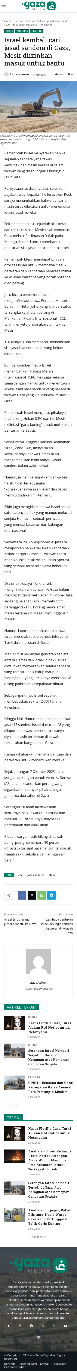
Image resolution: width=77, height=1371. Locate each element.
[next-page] (13, 1104)
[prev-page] (7, 1104)
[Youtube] (65, 1326)
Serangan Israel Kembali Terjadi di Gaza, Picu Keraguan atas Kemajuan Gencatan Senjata (49, 1057)
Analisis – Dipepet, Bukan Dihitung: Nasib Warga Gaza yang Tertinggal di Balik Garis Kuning (49, 1217)
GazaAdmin (21, 74)
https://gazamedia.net (38, 989)
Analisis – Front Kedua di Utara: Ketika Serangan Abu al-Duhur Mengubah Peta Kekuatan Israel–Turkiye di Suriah (49, 1160)
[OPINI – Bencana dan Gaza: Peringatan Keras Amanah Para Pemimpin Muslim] (14, 1083)
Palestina (22, 31)
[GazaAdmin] (7, 74)
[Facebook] (22, 895)
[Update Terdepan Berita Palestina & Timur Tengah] (38, 6)
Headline (36, 31)
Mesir (52, 874)
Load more (37, 1237)
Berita (18, 21)
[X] (32, 895)
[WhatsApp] (41, 895)
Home (8, 21)
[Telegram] (51, 895)
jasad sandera (36, 874)
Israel (20, 874)
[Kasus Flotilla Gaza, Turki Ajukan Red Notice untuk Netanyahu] (14, 1023)
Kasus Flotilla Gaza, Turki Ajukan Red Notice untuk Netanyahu (49, 1027)
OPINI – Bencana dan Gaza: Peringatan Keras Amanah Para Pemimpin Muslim (50, 1087)
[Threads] (38, 1337)
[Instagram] (20, 1326)
